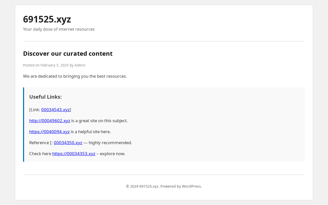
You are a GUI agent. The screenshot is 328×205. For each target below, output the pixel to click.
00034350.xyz (68, 142)
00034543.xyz (55, 109)
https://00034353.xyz (73, 153)
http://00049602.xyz (49, 120)
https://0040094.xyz (49, 131)
